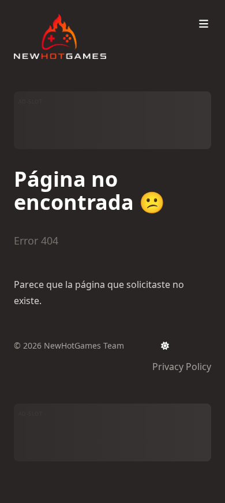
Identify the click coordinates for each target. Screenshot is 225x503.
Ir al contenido (59, 10)
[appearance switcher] (165, 346)
